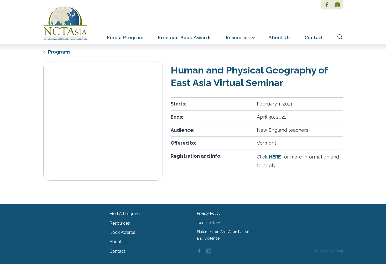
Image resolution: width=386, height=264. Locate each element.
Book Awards (122, 232)
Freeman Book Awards (185, 37)
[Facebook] (326, 4)
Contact (314, 37)
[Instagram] (337, 4)
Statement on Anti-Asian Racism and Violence (224, 235)
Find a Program (125, 37)
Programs (58, 52)
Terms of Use (208, 222)
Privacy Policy (209, 213)
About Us (279, 37)
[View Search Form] (337, 37)
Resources (119, 223)
